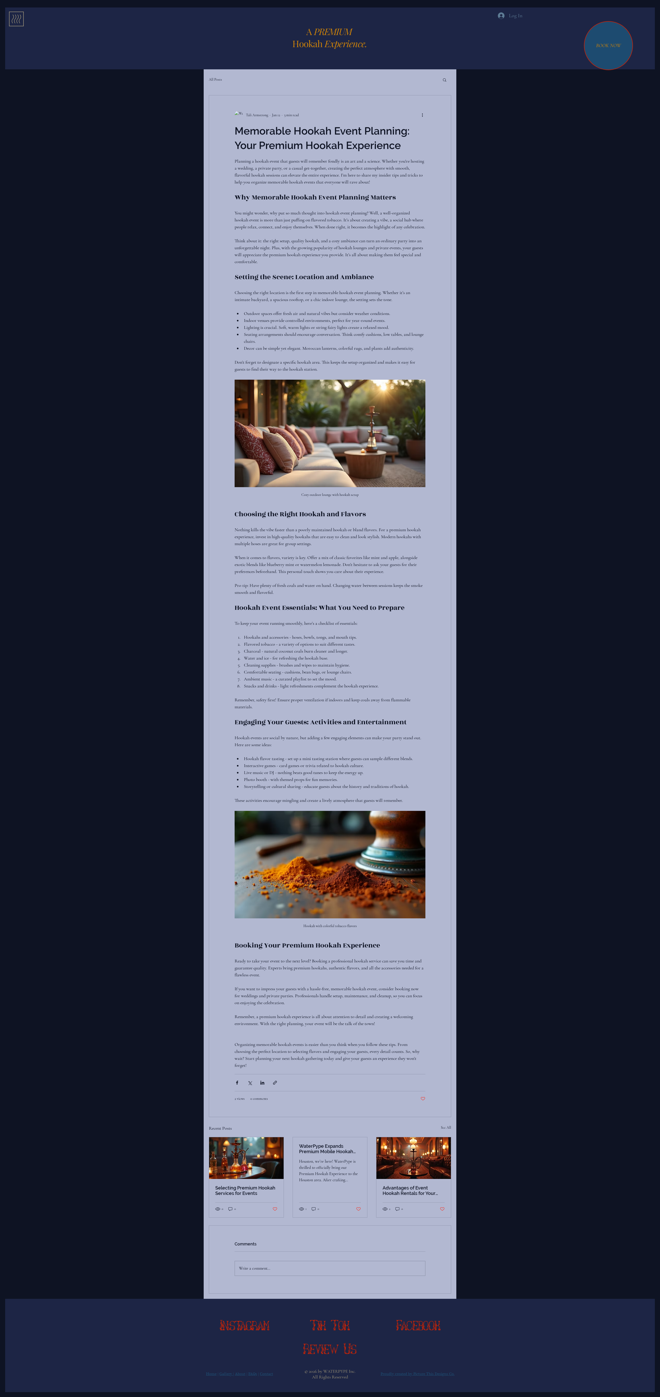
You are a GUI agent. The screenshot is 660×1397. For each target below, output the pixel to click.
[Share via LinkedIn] (262, 1082)
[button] (16, 19)
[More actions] (422, 115)
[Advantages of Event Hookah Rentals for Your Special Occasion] (413, 1158)
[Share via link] (275, 1082)
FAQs (252, 1373)
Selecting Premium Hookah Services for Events (245, 1190)
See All (446, 1127)
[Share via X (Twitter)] (249, 1082)
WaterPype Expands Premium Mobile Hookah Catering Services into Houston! (326, 1148)
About (240, 1373)
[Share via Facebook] (237, 1082)
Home (211, 1373)
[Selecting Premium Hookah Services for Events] (246, 1158)
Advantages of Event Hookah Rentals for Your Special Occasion (409, 1190)
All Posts (215, 79)
